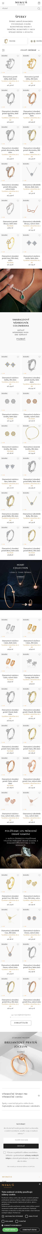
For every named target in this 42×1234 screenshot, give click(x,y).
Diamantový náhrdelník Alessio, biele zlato (32, 186)
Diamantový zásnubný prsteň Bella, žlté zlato (10, 515)
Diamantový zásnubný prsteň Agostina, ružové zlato (32, 114)
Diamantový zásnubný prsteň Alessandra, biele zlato (10, 150)
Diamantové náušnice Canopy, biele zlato (32, 676)
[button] (21, 1225)
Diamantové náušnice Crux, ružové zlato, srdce (10, 815)
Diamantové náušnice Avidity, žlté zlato (10, 448)
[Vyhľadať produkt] (39, 8)
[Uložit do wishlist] (18, 56)
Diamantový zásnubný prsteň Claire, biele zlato (10, 748)
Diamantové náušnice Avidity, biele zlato (10, 416)
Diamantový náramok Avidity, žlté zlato (32, 448)
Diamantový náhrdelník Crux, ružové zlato (32, 815)
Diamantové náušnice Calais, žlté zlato (32, 642)
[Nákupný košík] (39, 3)
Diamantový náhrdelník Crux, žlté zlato (10, 932)
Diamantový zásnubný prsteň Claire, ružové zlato (10, 781)
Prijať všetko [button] (10, 1230)
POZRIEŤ (21, 339)
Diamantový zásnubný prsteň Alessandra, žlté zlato (31, 150)
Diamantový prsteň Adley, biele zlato (10, 78)
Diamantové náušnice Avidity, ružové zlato (32, 416)
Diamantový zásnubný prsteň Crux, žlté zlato (10, 897)
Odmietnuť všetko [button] (30, 1230)
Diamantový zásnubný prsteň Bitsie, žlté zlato (31, 550)
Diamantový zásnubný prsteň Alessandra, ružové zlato (10, 187)
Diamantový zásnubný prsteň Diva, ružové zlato (32, 1001)
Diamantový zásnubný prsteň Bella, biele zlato (31, 480)
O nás (4, 1181)
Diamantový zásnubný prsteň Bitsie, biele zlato (10, 550)
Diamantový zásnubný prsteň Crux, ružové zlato (32, 780)
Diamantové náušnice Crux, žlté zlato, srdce (32, 897)
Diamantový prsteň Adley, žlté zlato (32, 78)
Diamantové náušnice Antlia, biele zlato (32, 257)
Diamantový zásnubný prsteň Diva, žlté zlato (10, 1001)
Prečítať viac (17, 1213)
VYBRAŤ (21, 577)
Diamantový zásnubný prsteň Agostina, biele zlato (10, 114)
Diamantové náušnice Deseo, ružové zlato (32, 932)
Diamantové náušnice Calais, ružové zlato (10, 676)
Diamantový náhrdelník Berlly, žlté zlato (32, 515)
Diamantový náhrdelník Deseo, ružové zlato (10, 966)
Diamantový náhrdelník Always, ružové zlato (32, 223)
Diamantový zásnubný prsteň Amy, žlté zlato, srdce (10, 258)
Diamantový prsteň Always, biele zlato (10, 223)
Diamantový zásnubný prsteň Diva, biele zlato (31, 966)
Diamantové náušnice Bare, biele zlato (10, 480)
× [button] (39, 1184)
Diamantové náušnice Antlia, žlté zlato (10, 379)
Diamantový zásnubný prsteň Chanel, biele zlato (10, 712)
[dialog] (21, 1208)
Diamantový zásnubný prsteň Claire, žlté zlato (31, 748)
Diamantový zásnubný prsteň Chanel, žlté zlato (32, 711)
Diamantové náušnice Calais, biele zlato (10, 642)
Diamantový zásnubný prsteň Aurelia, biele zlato (31, 380)
